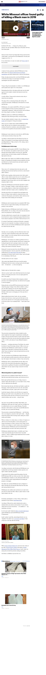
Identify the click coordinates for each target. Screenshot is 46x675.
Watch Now (42, 1)
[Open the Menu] (2, 1)
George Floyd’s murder (12, 547)
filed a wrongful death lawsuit (22, 511)
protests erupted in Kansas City (11, 545)
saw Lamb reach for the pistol (14, 252)
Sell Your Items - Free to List (15, 561)
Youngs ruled (24, 60)
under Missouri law (18, 500)
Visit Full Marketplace (26, 561)
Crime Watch (5, 9)
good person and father (19, 518)
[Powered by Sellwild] (28, 625)
